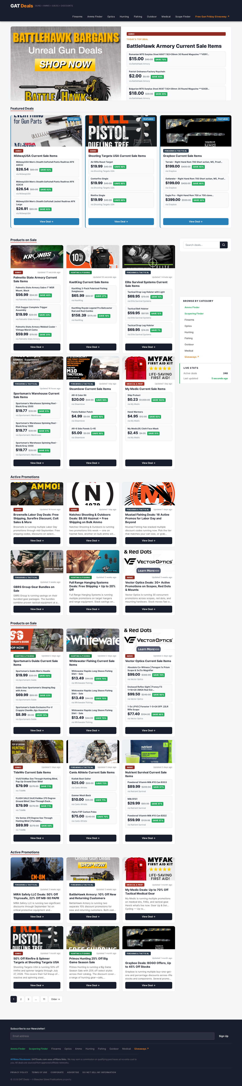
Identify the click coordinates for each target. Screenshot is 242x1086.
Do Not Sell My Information (99, 1072)
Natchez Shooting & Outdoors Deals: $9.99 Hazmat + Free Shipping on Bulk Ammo (90, 518)
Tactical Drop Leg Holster (141, 325)
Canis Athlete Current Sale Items (92, 772)
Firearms (77, 16)
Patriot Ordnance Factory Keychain (147, 71)
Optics (111, 16)
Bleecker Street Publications (48, 1079)
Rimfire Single (98, 195)
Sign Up (223, 1036)
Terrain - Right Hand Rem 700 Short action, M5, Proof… (193, 162)
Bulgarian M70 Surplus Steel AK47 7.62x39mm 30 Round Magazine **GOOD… (169, 88)
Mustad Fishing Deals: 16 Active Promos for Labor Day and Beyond (147, 518)
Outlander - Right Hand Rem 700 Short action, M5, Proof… (195, 178)
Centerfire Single (99, 178)
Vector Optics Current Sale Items (148, 661)
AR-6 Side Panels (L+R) (84, 428)
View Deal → (46, 221)
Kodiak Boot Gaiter (81, 778)
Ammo (78, 1048)
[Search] (224, 245)
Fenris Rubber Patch (82, 411)
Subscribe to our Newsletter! (27, 1028)
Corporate (57, 1072)
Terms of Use (39, 1072)
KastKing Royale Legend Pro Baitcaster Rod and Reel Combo (92, 309)
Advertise (73, 1072)
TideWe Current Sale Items (32, 772)
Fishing (138, 16)
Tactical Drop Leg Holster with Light (146, 292)
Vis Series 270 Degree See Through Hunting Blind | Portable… (34, 819)
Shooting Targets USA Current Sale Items (117, 156)
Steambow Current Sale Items (90, 389)
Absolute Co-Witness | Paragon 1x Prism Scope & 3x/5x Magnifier (149, 669)
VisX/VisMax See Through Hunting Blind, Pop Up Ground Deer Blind (37, 780)
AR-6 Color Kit (79, 395)
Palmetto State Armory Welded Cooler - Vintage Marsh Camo (36, 328)
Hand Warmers (135, 411)
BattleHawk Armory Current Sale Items (174, 46)
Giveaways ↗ (192, 356)
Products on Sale (23, 240)
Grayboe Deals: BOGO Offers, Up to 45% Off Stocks (148, 964)
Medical (166, 16)
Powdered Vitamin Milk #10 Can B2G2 (147, 815)
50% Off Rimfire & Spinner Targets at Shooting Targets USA (36, 960)
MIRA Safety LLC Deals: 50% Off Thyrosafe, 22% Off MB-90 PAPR (36, 896)
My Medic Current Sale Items (145, 389)
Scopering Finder (194, 313)
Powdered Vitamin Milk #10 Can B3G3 (147, 782)
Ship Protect (134, 395)
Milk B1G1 (132, 799)
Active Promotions (24, 477)
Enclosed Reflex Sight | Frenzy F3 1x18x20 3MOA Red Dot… (145, 688)
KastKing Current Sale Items (89, 282)
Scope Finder (182, 16)
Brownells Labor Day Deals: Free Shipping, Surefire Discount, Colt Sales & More (36, 518)
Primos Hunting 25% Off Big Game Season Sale (88, 960)
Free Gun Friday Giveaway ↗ (212, 16)
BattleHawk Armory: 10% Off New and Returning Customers (92, 896)
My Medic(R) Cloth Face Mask (143, 428)
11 (44, 999)
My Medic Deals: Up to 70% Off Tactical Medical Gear (146, 891)
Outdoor (152, 16)
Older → (55, 999)
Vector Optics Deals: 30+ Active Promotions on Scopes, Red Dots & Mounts (148, 586)
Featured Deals (22, 108)
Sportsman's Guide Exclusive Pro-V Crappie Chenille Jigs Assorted (34, 709)
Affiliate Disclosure (20, 1059)
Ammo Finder (94, 16)
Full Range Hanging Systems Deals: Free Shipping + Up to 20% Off (92, 586)
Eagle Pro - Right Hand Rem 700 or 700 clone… (189, 195)
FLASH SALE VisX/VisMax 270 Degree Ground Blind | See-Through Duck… (35, 800)
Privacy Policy (19, 1072)
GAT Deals (24, 1079)
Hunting (124, 16)
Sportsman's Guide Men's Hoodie (33, 671)
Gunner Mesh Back (81, 795)
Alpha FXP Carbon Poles (84, 812)
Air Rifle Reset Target (102, 162)
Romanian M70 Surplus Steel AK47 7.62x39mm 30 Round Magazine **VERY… (169, 54)
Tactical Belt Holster (138, 308)
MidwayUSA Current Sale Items (35, 156)
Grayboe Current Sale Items (182, 156)
